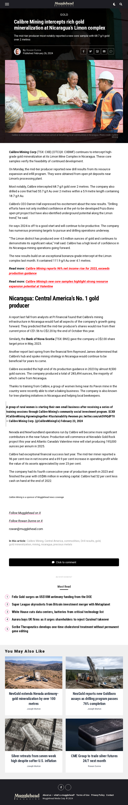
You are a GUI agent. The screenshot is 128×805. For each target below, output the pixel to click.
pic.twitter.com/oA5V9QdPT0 (97, 416)
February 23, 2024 (72, 421)
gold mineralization (20, 544)
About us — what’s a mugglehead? (59, 795)
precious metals (62, 544)
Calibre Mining (35, 541)
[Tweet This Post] (91, 51)
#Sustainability (58, 416)
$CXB (111, 411)
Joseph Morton (34, 709)
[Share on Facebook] (84, 51)
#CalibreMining (15, 416)
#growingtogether (37, 416)
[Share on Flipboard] (97, 51)
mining (36, 544)
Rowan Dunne (33, 50)
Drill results (87, 541)
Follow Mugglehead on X (25, 513)
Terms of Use (83, 795)
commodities (72, 541)
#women (73, 416)
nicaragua (46, 544)
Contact (110, 795)
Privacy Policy (97, 795)
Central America (54, 541)
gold (97, 541)
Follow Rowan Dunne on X (26, 521)
